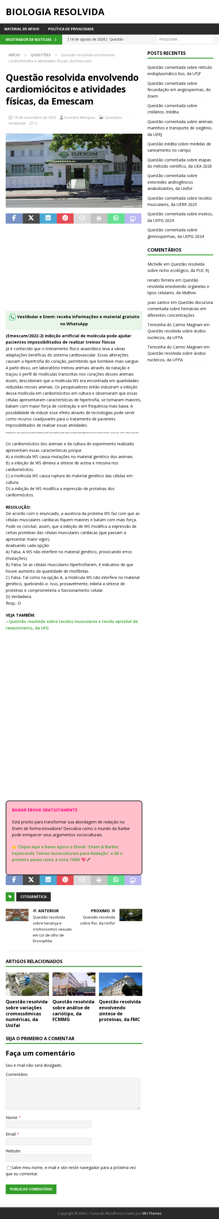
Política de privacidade (71, 29)
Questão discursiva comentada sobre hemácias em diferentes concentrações (180, 309)
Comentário (17, 1074)
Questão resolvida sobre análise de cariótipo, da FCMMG (73, 1010)
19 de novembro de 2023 (35, 117)
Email (11, 1134)
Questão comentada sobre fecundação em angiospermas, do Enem (179, 90)
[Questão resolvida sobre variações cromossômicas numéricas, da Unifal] (27, 984)
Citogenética (33, 896)
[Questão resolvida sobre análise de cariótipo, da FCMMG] (74, 984)
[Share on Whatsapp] (116, 218)
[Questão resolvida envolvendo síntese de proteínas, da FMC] (120, 984)
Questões (113, 117)
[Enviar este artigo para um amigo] (82, 218)
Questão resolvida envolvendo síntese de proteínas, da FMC (120, 1010)
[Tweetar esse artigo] (31, 218)
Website (13, 1151)
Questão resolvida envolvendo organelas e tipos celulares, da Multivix (178, 286)
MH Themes (151, 1213)
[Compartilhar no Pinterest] (65, 218)
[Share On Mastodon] (133, 218)
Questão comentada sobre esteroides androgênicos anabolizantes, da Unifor (172, 182)
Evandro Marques (80, 117)
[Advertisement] (74, 271)
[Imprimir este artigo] (99, 218)
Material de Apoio (21, 29)
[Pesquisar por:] (184, 39)
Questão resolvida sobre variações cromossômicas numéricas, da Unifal (27, 1013)
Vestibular (17, 123)
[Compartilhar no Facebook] (14, 218)
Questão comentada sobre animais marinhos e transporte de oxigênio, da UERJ (180, 128)
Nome (12, 1117)
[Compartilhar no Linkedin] (48, 218)
